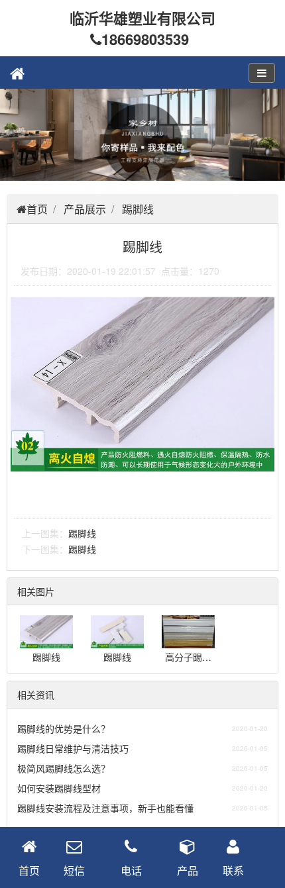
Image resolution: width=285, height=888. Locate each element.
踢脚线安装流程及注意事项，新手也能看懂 (105, 807)
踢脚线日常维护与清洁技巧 (73, 748)
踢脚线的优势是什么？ (63, 728)
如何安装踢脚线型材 (59, 788)
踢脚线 (138, 209)
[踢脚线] (46, 641)
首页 (37, 209)
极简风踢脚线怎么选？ (63, 768)
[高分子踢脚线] (188, 641)
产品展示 (85, 209)
